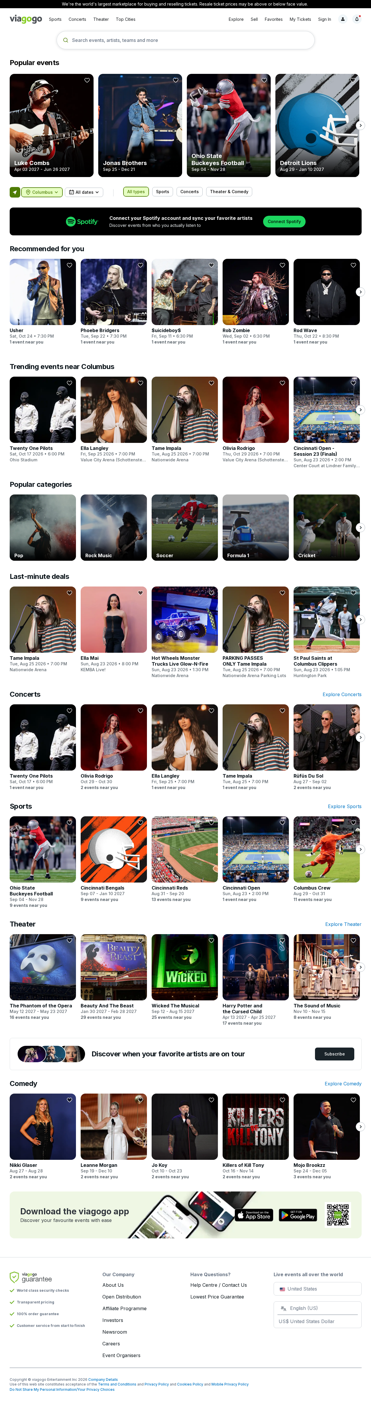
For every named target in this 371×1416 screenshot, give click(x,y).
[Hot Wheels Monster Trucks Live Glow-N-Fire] (184, 632)
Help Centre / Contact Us (218, 1285)
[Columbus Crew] (326, 859)
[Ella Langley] (113, 419)
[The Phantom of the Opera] (42, 977)
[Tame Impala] (184, 419)
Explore (236, 19)
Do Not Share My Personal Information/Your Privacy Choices (62, 1389)
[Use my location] (15, 192)
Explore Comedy (343, 1084)
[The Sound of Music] (326, 977)
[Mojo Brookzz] (326, 1136)
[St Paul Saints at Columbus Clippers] (326, 632)
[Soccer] (184, 527)
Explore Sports (345, 806)
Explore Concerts (342, 694)
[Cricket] (326, 527)
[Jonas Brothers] (140, 125)
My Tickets (300, 19)
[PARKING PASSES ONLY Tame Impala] (255, 632)
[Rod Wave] (326, 301)
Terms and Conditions (117, 1384)
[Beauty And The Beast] (113, 977)
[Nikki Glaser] (42, 1136)
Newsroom (114, 1332)
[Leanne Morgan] (113, 1136)
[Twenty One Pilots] (42, 419)
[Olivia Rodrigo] (255, 419)
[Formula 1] (255, 527)
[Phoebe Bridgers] (113, 301)
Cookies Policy (190, 1384)
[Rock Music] (113, 527)
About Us (113, 1285)
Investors (112, 1320)
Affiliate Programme (124, 1308)
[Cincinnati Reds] (184, 859)
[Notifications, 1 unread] (357, 19)
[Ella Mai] (113, 629)
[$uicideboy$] (184, 301)
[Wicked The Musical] (184, 977)
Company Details (103, 1379)
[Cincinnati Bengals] (113, 859)
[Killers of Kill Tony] (255, 1136)
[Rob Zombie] (255, 301)
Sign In (324, 19)
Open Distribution (121, 1297)
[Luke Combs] (52, 125)
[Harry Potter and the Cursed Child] (255, 980)
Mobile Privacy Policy (230, 1384)
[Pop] (42, 527)
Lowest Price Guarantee (217, 1297)
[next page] (360, 125)
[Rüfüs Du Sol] (326, 747)
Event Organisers (121, 1355)
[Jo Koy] (184, 1136)
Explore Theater (343, 924)
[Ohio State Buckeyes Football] (229, 125)
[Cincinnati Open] (255, 859)
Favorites (274, 19)
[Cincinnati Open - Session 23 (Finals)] (326, 422)
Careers (111, 1344)
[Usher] (42, 301)
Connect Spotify (284, 221)
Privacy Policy (157, 1384)
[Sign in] (343, 19)
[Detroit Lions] (317, 125)
